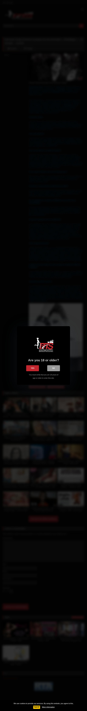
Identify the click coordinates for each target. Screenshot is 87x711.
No (53, 368)
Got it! (36, 707)
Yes (32, 368)
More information (48, 707)
